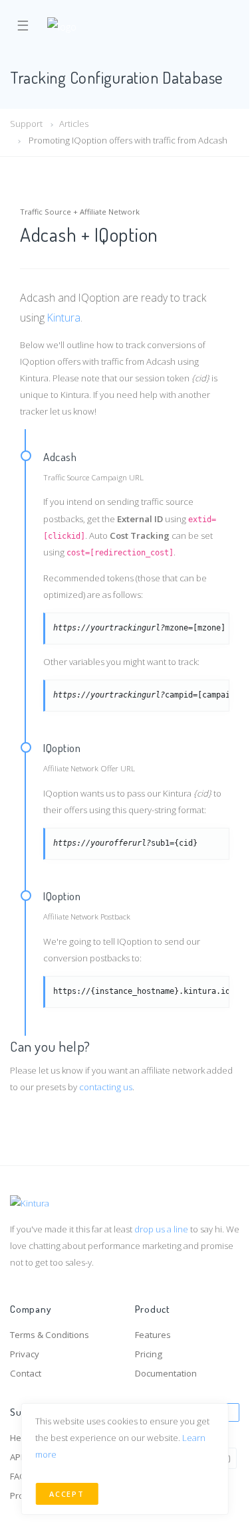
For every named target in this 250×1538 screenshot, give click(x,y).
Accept (66, 1494)
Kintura (63, 317)
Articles (73, 124)
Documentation (166, 1373)
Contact (25, 1373)
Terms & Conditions (49, 1335)
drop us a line (161, 1229)
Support (26, 124)
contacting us (105, 1087)
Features (153, 1335)
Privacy (24, 1354)
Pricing (148, 1354)
